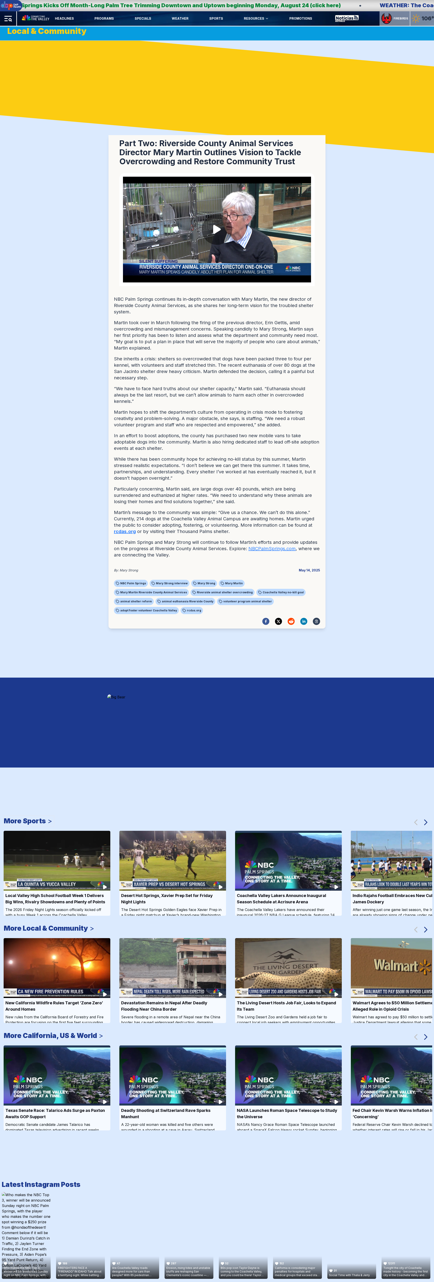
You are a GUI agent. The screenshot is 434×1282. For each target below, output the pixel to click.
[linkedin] (303, 621)
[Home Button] (36, 18)
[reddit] (291, 621)
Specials (143, 18)
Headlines (64, 18)
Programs (104, 18)
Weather (180, 18)
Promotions (300, 18)
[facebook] (265, 621)
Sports (216, 18)
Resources (254, 18)
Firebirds (401, 18)
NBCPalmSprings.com (272, 548)
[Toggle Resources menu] (267, 18)
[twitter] (278, 621)
